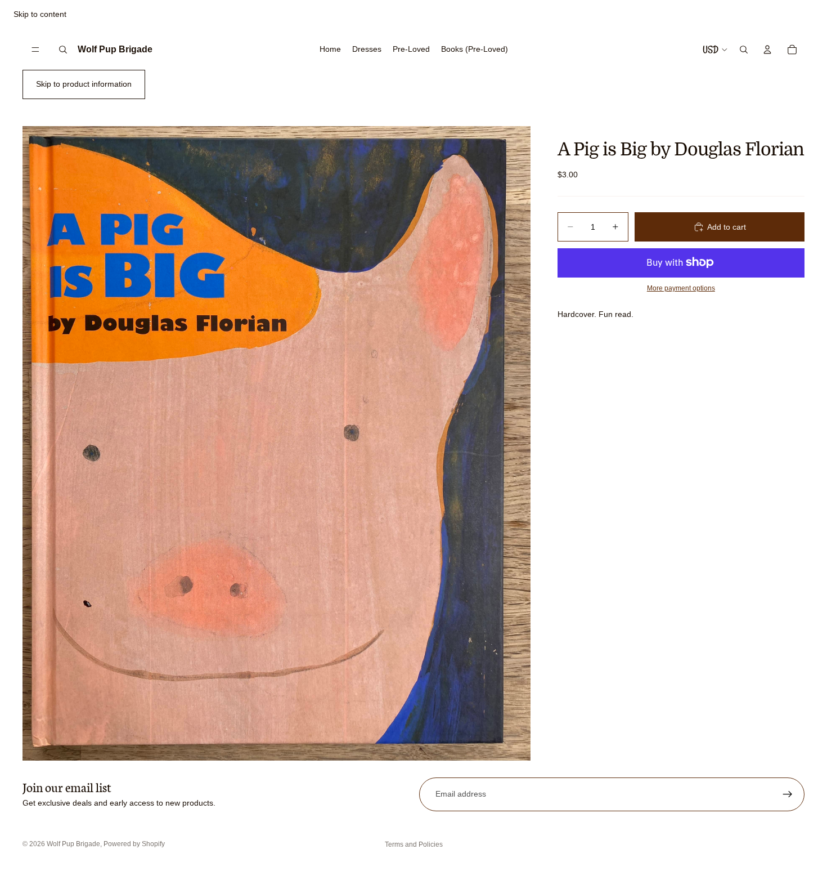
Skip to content (40, 14)
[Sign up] (787, 794)
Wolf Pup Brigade (73, 844)
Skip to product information (84, 83)
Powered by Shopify (134, 844)
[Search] (63, 49)
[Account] (767, 49)
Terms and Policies (414, 844)
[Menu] (35, 49)
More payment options (681, 288)
